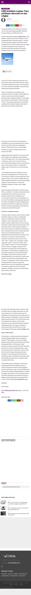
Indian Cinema (14, 575)
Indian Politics (23, 573)
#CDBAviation (22, 36)
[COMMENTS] (23, 25)
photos (16, 573)
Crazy (21, 583)
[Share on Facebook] (7, 25)
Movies (11, 584)
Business (16, 583)
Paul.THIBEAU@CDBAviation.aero (11, 390)
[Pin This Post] (17, 25)
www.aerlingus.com (23, 329)
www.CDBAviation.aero (21, 379)
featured (4, 573)
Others (21, 584)
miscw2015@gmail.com (14, 562)
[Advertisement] (15, 124)
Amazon (10, 573)
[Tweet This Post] (10, 25)
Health (26, 583)
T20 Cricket (22, 575)
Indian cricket (5, 575)
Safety (16, 584)
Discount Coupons (7, 583)
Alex (9, 19)
